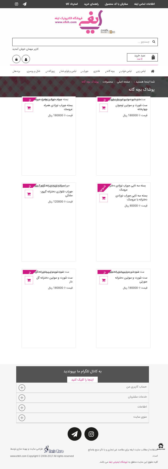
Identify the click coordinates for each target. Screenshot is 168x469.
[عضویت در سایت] (26, 59)
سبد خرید (139, 57)
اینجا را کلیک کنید (82, 379)
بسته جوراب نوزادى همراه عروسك (58, 108)
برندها (17, 71)
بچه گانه (111, 71)
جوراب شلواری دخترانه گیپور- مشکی (56, 194)
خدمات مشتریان (137, 397)
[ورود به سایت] (16, 59)
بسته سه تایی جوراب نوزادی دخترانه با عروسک (131, 198)
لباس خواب (126, 71)
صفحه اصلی (123, 82)
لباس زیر (141, 71)
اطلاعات (142, 407)
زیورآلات (51, 71)
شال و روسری (33, 71)
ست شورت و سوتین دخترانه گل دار (54, 280)
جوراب (85, 71)
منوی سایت (140, 417)
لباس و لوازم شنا (68, 71)
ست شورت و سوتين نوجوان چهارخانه (131, 108)
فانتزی (96, 71)
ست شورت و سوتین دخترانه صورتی (131, 280)
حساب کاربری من (136, 387)
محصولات (108, 82)
